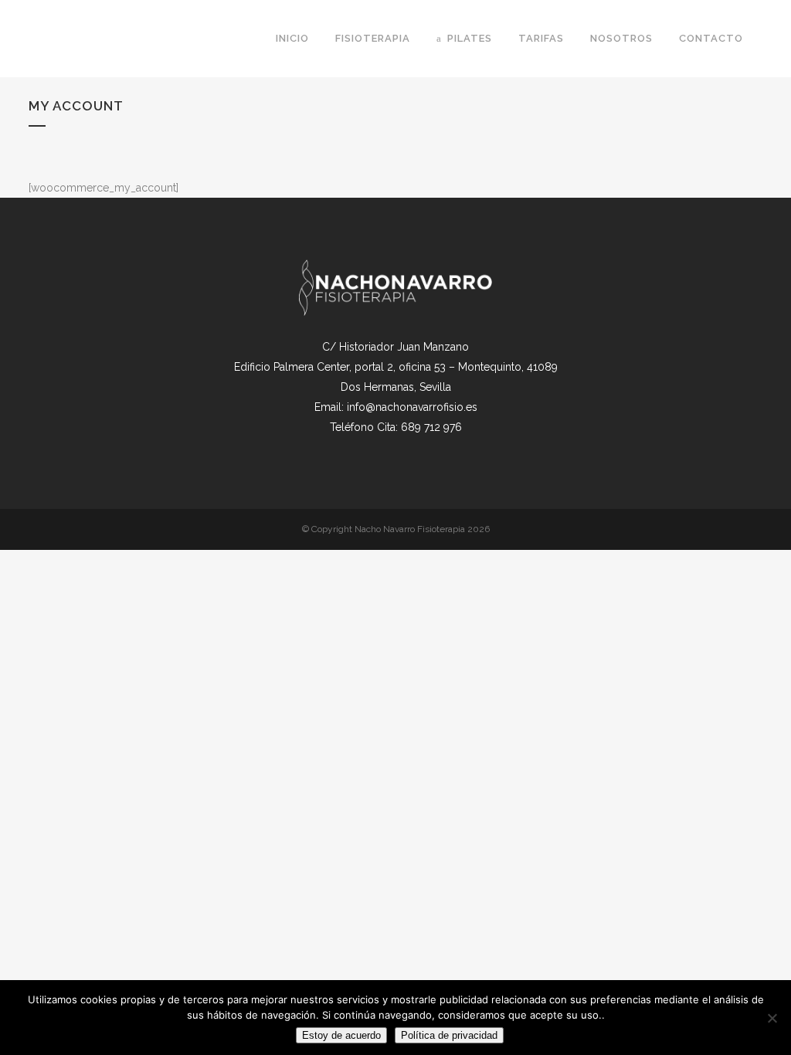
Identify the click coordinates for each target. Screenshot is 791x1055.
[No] (771, 1018)
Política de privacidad (449, 1035)
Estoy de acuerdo (341, 1035)
